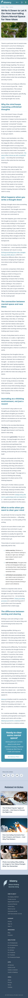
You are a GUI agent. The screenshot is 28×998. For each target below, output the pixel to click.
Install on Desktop (13, 972)
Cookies (10, 987)
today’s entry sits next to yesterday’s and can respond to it (13, 497)
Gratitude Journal (12, 911)
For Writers (11, 950)
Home (2, 7)
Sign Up (10, 924)
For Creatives (11, 952)
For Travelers (11, 955)
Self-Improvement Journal (15, 913)
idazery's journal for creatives (10, 721)
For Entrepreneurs (13, 945)
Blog (7, 7)
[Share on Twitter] (17, 775)
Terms (9, 985)
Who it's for (11, 940)
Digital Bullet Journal (13, 901)
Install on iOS (11, 967)
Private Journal (12, 899)
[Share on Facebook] (12, 775)
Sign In (10, 926)
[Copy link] (21, 775)
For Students (11, 947)
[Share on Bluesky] (4, 775)
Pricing (10, 921)
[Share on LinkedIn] (8, 775)
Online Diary (11, 906)
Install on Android (13, 970)
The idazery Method (13, 897)
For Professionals (12, 943)
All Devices (11, 965)
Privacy (10, 982)
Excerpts (10, 935)
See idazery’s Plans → (14, 756)
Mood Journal (11, 909)
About (9, 980)
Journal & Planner (12, 904)
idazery (3, 699)
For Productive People (14, 957)
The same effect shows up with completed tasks (13, 155)
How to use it (12, 894)
